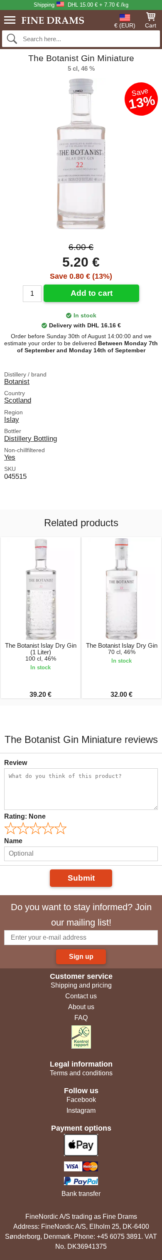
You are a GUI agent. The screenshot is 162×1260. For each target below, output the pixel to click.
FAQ (81, 1017)
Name (13, 840)
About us (81, 1006)
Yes (9, 457)
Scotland (17, 400)
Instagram (81, 1110)
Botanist (16, 381)
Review (15, 762)
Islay (11, 419)
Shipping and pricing (81, 985)
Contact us (81, 996)
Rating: (25, 816)
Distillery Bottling (30, 438)
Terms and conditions (81, 1073)
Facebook (81, 1099)
